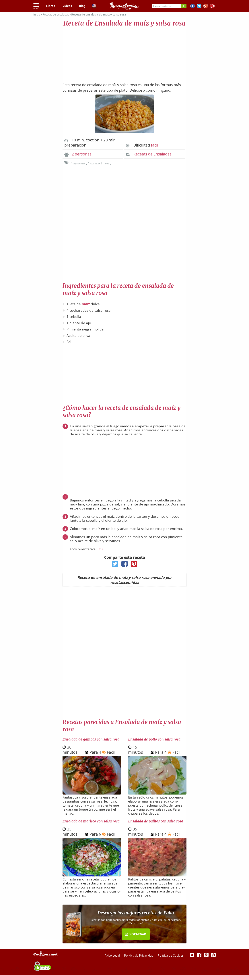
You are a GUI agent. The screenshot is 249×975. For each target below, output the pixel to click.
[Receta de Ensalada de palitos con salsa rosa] (157, 875)
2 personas (82, 154)
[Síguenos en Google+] (205, 6)
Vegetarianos (79, 163)
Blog (82, 6)
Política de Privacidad (139, 955)
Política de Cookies (171, 955)
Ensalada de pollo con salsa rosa (154, 739)
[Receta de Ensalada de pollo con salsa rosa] (157, 793)
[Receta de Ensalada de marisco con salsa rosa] (92, 875)
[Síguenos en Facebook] (192, 6)
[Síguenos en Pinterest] (212, 6)
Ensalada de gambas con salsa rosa (91, 739)
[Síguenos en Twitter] (199, 6)
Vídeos (67, 6)
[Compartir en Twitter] (115, 565)
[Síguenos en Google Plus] (206, 954)
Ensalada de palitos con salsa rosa (155, 821)
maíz (86, 304)
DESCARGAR (137, 934)
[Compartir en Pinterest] (134, 565)
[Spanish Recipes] (94, 6)
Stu (100, 549)
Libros (50, 6)
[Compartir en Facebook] (124, 565)
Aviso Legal (112, 955)
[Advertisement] (124, 52)
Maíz (107, 163)
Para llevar (95, 163)
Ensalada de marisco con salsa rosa (91, 821)
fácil (154, 145)
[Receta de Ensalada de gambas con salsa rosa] (92, 793)
